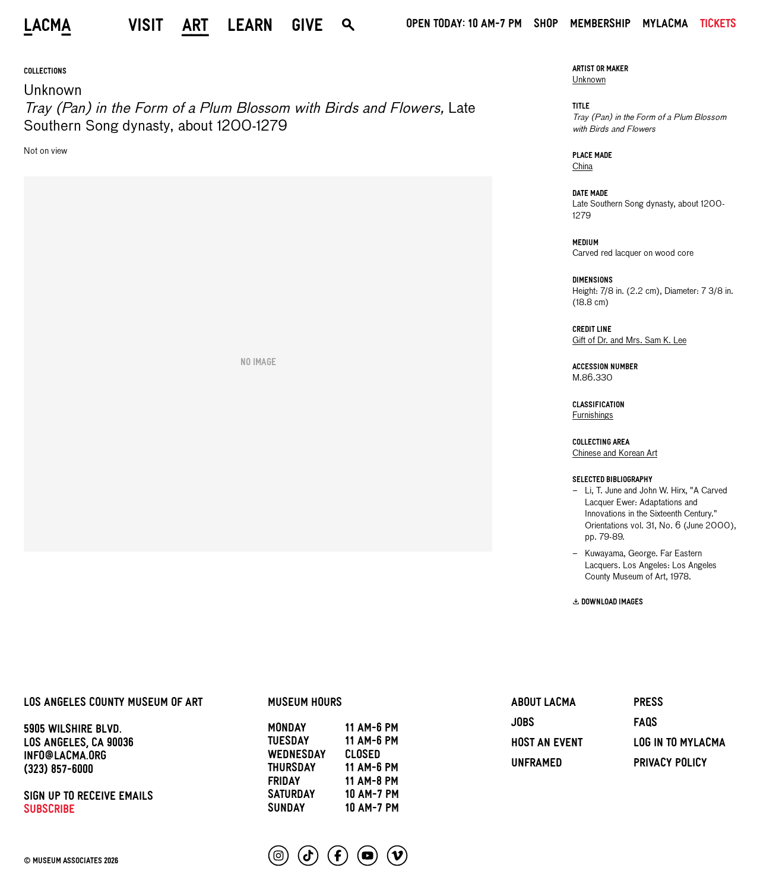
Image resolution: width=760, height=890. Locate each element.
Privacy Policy (670, 764)
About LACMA (543, 704)
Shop (546, 25)
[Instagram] (278, 855)
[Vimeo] (397, 855)
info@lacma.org (65, 757)
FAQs (645, 724)
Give (307, 28)
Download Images (612, 602)
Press (648, 704)
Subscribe (49, 811)
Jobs (522, 724)
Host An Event (546, 744)
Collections (45, 72)
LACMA (47, 28)
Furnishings (592, 415)
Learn (250, 28)
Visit (145, 28)
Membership (600, 25)
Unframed (536, 764)
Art (195, 28)
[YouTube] (367, 855)
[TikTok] (308, 855)
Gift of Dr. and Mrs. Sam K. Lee (629, 341)
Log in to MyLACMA (680, 744)
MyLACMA (665, 25)
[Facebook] (338, 855)
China (582, 167)
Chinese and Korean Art (614, 453)
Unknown (589, 80)
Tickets (718, 25)
